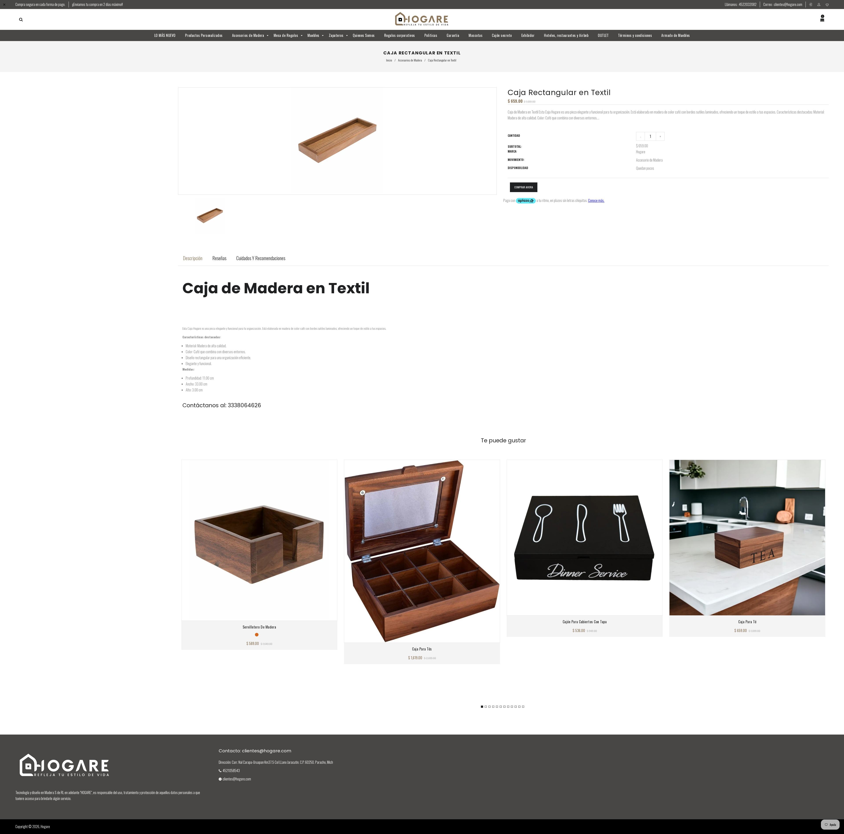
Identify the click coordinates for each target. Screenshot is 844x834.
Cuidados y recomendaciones (260, 257)
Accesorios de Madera (410, 60)
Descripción (192, 257)
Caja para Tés (422, 649)
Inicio (389, 60)
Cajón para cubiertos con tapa (585, 621)
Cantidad (514, 135)
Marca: (512, 151)
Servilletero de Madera (259, 627)
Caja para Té (747, 621)
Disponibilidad (518, 168)
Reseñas (219, 257)
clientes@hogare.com (788, 4)
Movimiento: (516, 159)
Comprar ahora (523, 187)
